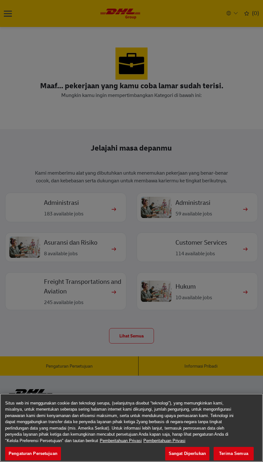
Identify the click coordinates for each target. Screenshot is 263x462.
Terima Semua (233, 453)
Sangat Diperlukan (187, 453)
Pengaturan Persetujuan (33, 453)
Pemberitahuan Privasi (121, 440)
